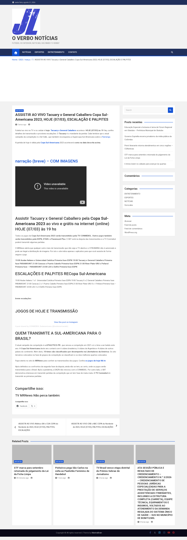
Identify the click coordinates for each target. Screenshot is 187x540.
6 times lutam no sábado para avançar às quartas (145, 164)
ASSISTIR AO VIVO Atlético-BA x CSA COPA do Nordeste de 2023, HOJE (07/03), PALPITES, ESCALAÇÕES (38, 427)
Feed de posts (130, 225)
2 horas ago (103, 478)
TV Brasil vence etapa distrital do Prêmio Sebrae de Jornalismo (113, 470)
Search (170, 110)
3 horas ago (144, 522)
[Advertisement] (93, 80)
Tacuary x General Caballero (64, 130)
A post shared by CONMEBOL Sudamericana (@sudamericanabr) (41, 326)
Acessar (128, 221)
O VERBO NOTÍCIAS (35, 38)
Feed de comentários (133, 229)
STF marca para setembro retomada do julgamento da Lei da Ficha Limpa (31, 470)
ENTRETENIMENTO (56, 52)
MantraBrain (97, 533)
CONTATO (72, 52)
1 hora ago (61, 478)
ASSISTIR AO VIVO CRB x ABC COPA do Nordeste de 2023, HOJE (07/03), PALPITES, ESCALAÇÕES (92, 425)
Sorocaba (129, 205)
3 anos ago (22, 125)
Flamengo (106, 137)
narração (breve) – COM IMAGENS (46, 161)
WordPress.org (131, 232)
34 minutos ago (22, 478)
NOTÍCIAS (26, 52)
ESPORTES (39, 52)
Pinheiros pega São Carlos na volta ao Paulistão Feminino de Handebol (72, 470)
